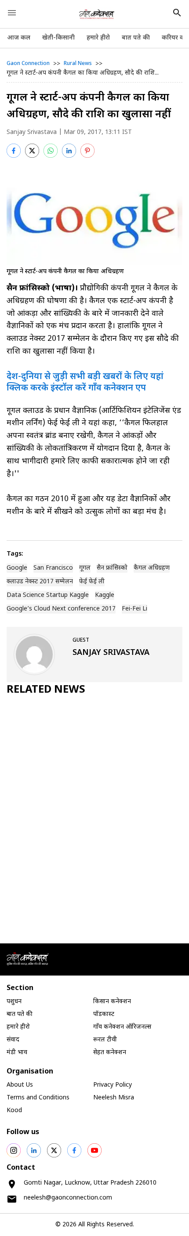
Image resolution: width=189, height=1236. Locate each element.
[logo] (97, 14)
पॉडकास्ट (103, 1014)
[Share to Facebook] (14, 151)
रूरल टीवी (105, 1040)
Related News (46, 690)
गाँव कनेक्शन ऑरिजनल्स (122, 1027)
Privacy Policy (112, 1085)
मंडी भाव (17, 1052)
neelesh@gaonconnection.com (68, 1198)
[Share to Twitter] (32, 151)
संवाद (13, 1040)
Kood (14, 1110)
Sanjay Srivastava (32, 132)
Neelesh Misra (113, 1098)
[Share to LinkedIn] (69, 151)
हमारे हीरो (98, 38)
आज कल (18, 38)
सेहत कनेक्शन (109, 1052)
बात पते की (136, 38)
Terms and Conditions (38, 1098)
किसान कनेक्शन (112, 1001)
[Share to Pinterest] (87, 151)
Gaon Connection (28, 63)
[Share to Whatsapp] (51, 151)
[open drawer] (12, 12)
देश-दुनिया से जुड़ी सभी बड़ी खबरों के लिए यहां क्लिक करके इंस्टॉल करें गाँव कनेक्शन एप (85, 382)
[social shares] (14, 1150)
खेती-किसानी (58, 38)
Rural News (78, 63)
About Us (20, 1085)
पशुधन (14, 1001)
